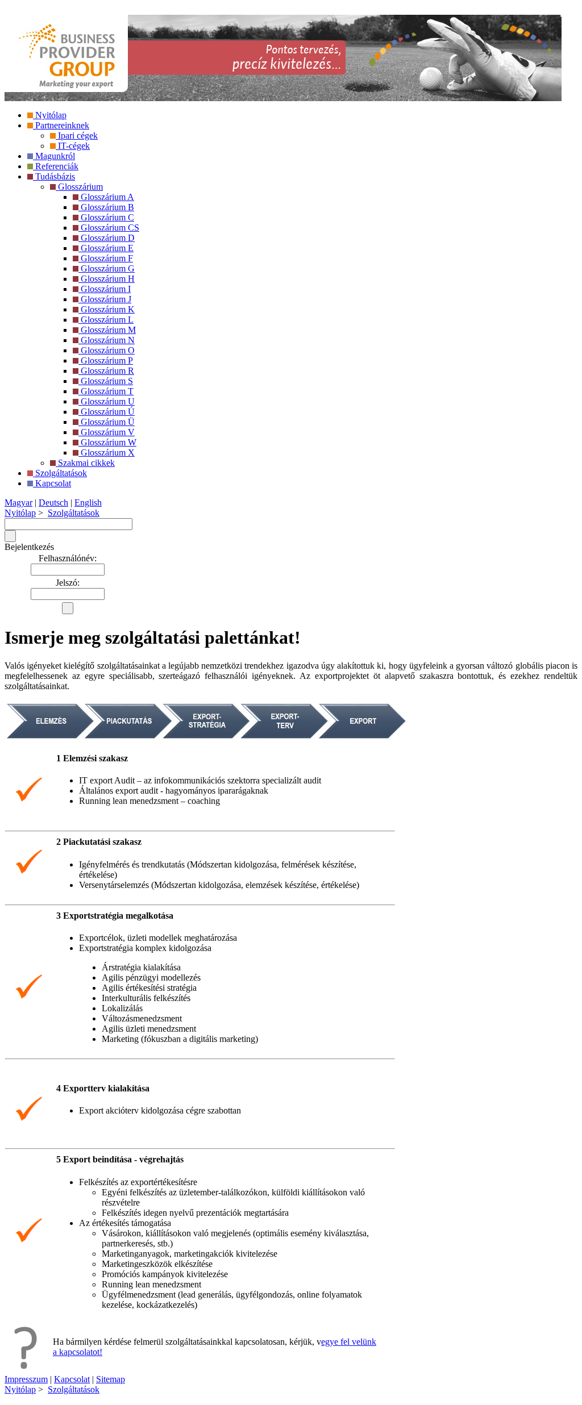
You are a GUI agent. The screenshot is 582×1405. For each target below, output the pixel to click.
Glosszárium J (104, 299)
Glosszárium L (106, 319)
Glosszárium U (106, 401)
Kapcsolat (52, 483)
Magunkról (54, 156)
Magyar (18, 502)
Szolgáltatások (60, 473)
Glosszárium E (106, 248)
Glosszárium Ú (106, 411)
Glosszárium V (106, 432)
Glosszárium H (106, 278)
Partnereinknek (61, 125)
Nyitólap (49, 115)
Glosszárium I (104, 289)
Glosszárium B (106, 207)
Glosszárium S (105, 381)
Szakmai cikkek (85, 463)
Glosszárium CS (108, 227)
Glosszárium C (106, 217)
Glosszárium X (106, 452)
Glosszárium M (107, 330)
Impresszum (26, 1379)
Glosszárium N (106, 340)
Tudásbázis (54, 176)
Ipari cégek (77, 135)
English (88, 502)
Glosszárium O (106, 350)
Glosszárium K (106, 309)
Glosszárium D (106, 238)
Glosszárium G (106, 268)
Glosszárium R (106, 371)
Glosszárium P (105, 360)
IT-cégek (73, 146)
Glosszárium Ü (106, 422)
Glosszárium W (107, 442)
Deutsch (53, 502)
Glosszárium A (106, 197)
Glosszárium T (106, 391)
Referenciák (55, 166)
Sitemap (110, 1379)
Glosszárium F (105, 258)
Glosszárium (79, 186)
